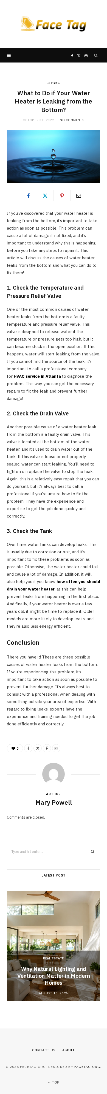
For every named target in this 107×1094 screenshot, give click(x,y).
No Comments (72, 120)
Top (55, 1082)
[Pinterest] (62, 195)
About (68, 1050)
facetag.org (87, 1067)
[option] (53, 946)
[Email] (78, 195)
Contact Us (43, 1050)
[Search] (96, 55)
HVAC (55, 83)
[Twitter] (45, 195)
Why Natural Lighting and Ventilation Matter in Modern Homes (53, 975)
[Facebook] (28, 195)
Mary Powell (53, 802)
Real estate (53, 958)
